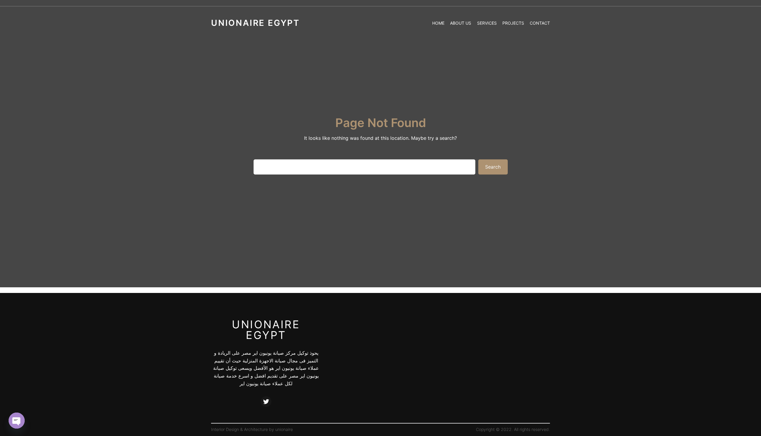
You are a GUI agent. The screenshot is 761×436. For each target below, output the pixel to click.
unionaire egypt (266, 330)
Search (493, 167)
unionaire (284, 429)
